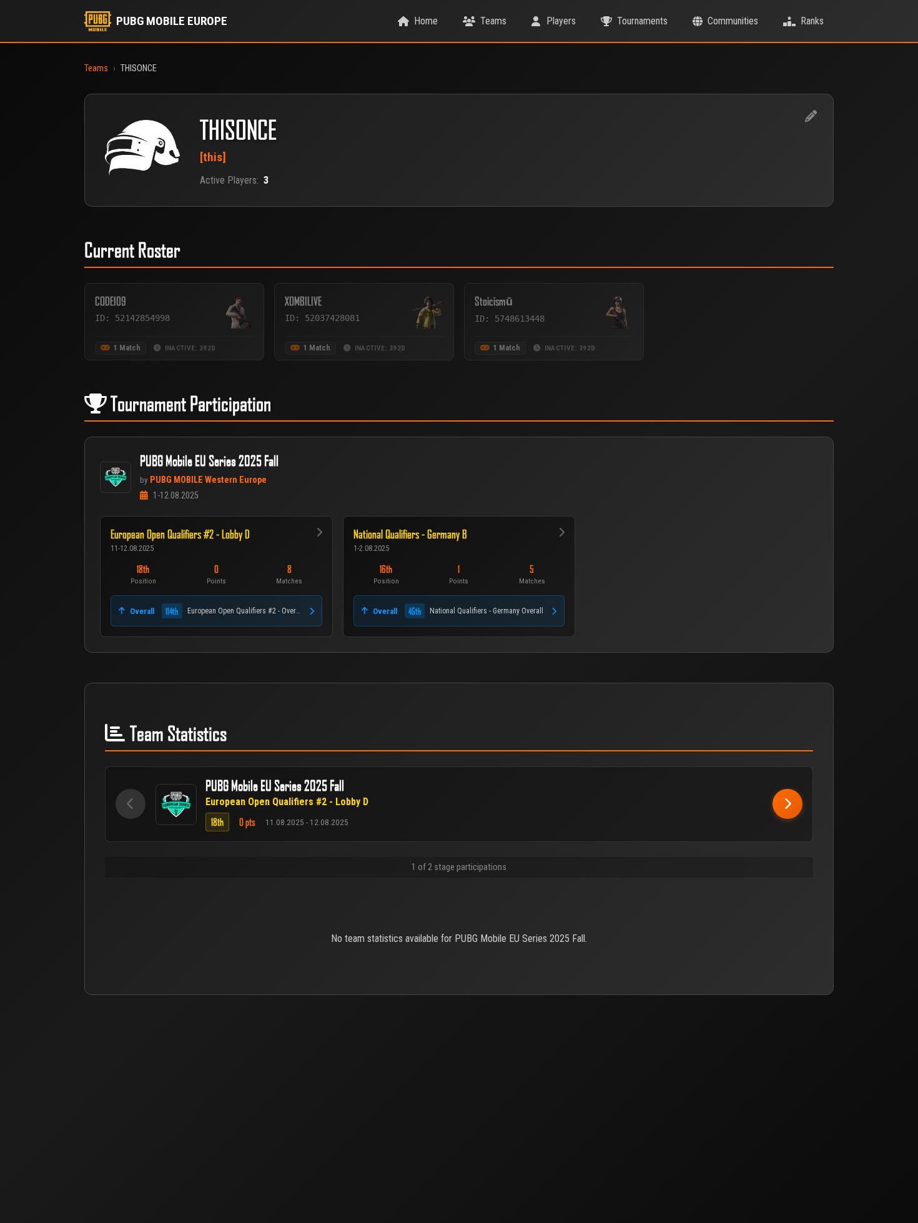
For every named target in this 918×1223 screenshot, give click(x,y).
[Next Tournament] (787, 804)
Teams (96, 68)
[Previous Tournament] (131, 804)
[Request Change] (810, 116)
